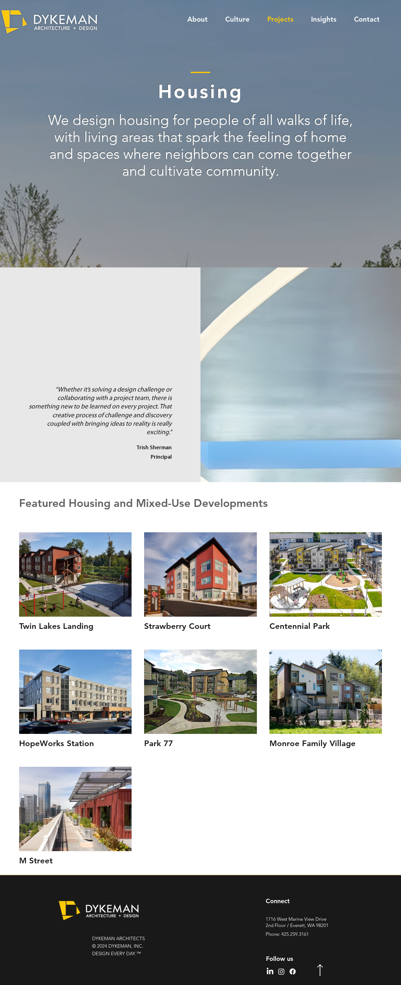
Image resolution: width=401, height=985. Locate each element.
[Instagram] (281, 971)
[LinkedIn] (270, 971)
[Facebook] (293, 971)
